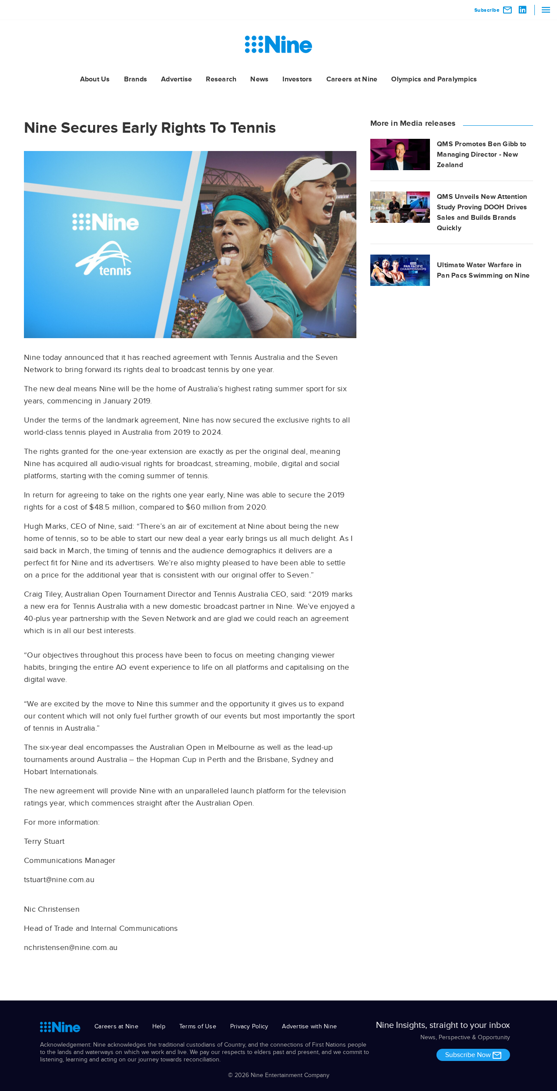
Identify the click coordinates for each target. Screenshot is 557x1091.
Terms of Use (197, 1026)
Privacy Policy (249, 1026)
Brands (136, 79)
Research (221, 79)
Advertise (176, 79)
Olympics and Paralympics (434, 79)
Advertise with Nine (309, 1026)
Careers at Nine (352, 79)
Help (158, 1026)
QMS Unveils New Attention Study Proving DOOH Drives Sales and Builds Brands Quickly (482, 212)
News (259, 79)
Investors (297, 79)
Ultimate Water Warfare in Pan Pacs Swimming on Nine (483, 270)
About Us (95, 79)
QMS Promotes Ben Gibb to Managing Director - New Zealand (481, 154)
